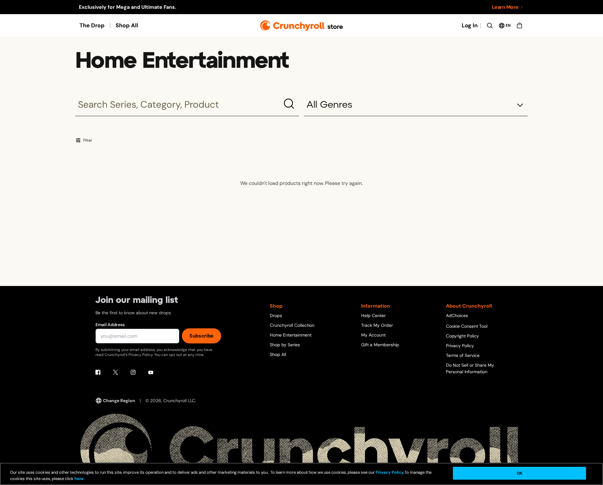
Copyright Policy (462, 336)
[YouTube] (150, 372)
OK (519, 473)
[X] (115, 372)
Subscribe (201, 335)
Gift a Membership (380, 345)
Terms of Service (463, 355)
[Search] (489, 25)
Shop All (127, 25)
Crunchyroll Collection (292, 325)
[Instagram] (133, 372)
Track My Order (377, 325)
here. (78, 478)
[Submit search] (289, 104)
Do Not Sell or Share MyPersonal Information (470, 368)
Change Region (119, 400)
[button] (416, 105)
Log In (470, 25)
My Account (373, 335)
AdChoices (457, 315)
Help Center (373, 315)
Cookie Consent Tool (466, 326)
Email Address (109, 324)
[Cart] (519, 25)
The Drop (92, 25)
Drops (276, 315)
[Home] (301, 25)
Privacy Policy (460, 345)
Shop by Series (285, 345)
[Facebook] (98, 372)
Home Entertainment (291, 335)
